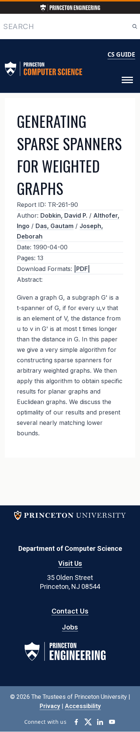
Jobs (70, 627)
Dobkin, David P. (63, 215)
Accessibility (83, 706)
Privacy (50, 706)
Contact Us (70, 611)
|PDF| (82, 268)
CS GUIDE (121, 54)
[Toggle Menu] (127, 80)
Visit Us (70, 563)
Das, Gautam (54, 226)
